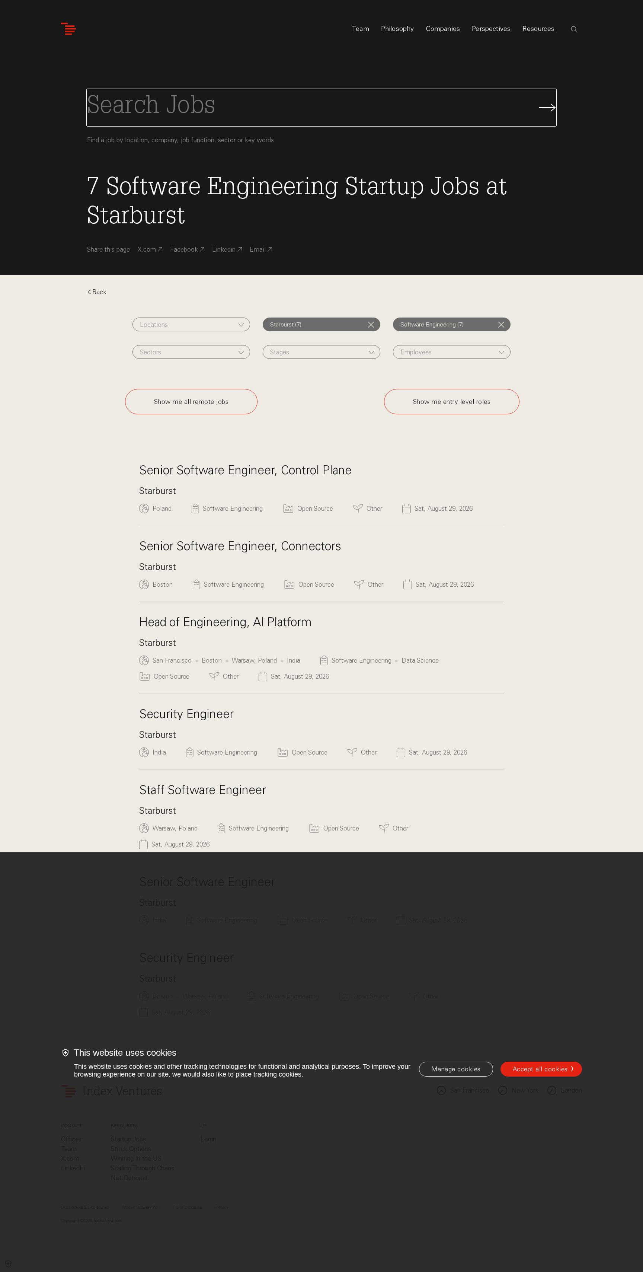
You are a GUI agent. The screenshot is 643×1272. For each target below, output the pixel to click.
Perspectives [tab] (491, 29)
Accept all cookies (540, 1069)
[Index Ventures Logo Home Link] (68, 29)
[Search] (574, 29)
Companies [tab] (443, 29)
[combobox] (191, 324)
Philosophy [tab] (397, 29)
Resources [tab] (538, 29)
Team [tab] (360, 29)
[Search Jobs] (321, 107)
